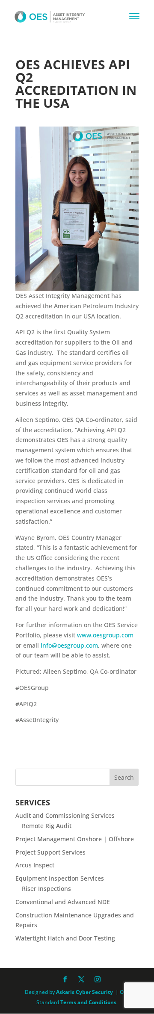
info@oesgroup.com (69, 645)
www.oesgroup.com (105, 635)
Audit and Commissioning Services (65, 815)
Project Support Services (50, 852)
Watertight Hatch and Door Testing (65, 938)
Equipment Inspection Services (59, 878)
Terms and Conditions (88, 1002)
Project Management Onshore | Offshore (74, 839)
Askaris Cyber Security (84, 992)
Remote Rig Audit (46, 826)
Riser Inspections (46, 888)
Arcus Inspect (34, 865)
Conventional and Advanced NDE (62, 902)
